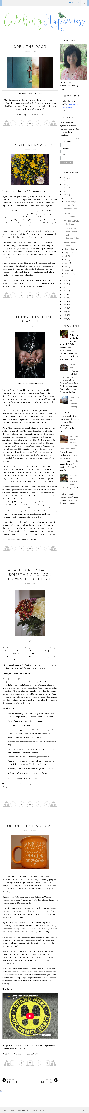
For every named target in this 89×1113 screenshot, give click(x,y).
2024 (65, 184)
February (68, 273)
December (69, 198)
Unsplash (39, 93)
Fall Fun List (24, 226)
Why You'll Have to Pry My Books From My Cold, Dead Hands (69, 442)
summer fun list (31, 660)
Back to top (80, 1110)
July (66, 256)
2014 (64, 301)
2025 (64, 181)
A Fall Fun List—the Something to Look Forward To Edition (30, 574)
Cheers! (73, 331)
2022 (64, 191)
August (67, 252)
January (68, 277)
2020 (65, 280)
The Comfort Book (35, 114)
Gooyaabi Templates (38, 1110)
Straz (10, 717)
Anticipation (30, 565)
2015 (64, 298)
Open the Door (30, 47)
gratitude (30, 312)
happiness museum (40, 960)
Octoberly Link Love (30, 826)
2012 (64, 308)
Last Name (64, 155)
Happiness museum (30, 821)
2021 (64, 195)
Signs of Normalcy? (30, 145)
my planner (39, 757)
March (67, 270)
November (69, 202)
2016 (64, 294)
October (68, 205)
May (66, 263)
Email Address (66, 141)
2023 (65, 188)
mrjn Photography (29, 383)
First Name (64, 148)
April (66, 266)
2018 (64, 287)
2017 (64, 291)
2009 (65, 318)
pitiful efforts (31, 764)
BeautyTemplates (15, 1110)
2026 (65, 177)
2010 (64, 315)
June (66, 259)
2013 (64, 305)
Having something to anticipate (16, 679)
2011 (64, 311)
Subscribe (53, 978)
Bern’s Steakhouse (26, 749)
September (69, 249)
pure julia (29, 641)
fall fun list (41, 784)
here (13, 900)
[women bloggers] (1, 1092)
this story (13, 937)
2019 (64, 284)
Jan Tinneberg (29, 93)
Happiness (30, 42)
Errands (30, 140)
